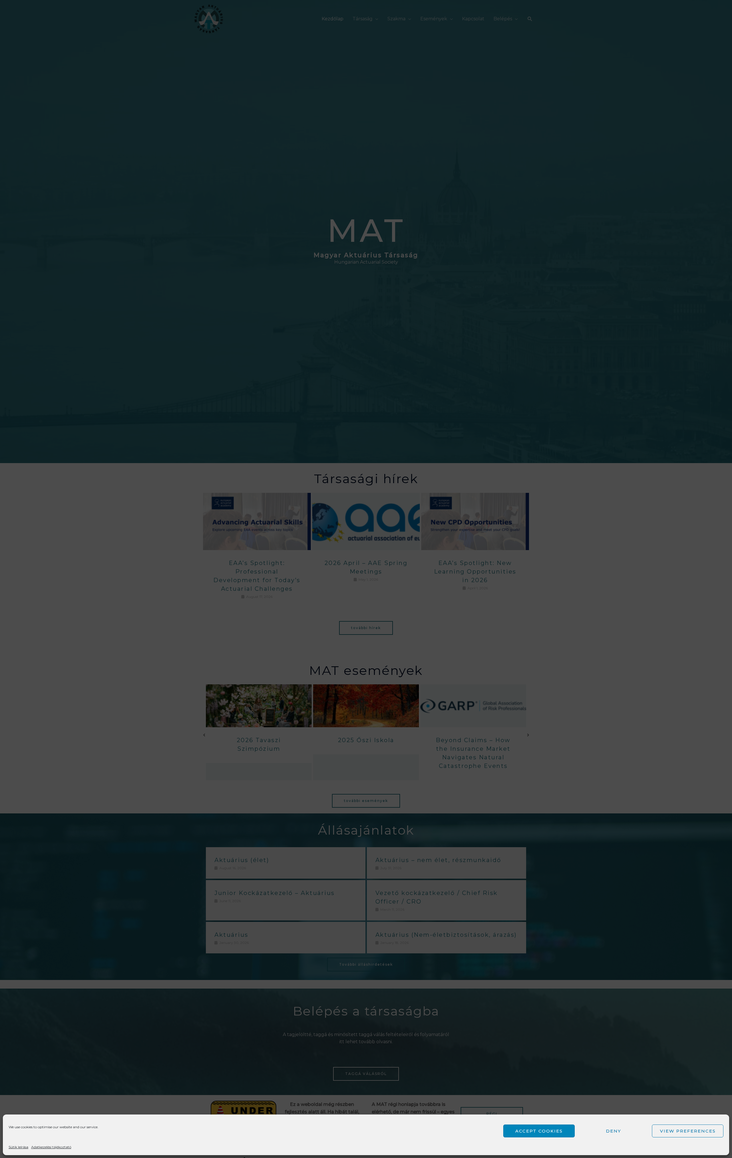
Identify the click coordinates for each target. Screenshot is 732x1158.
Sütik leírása (18, 1147)
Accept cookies (539, 1131)
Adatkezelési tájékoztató (51, 1147)
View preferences (688, 1131)
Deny (613, 1131)
